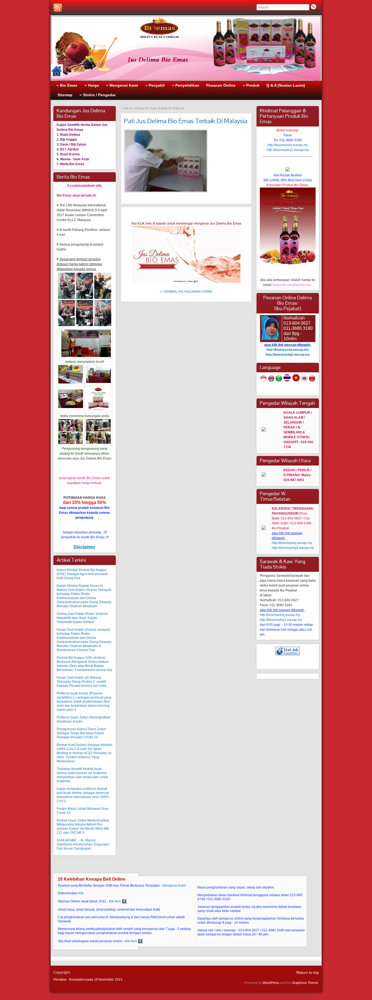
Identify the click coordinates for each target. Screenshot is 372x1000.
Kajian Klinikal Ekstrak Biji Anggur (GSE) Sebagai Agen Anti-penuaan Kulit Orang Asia (82, 574)
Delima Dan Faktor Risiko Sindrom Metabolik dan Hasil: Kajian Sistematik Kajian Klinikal (82, 618)
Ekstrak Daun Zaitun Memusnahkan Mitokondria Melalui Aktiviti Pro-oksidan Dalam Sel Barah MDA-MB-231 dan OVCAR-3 (83, 826)
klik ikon (115, 901)
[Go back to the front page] (186, 48)
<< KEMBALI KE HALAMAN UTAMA (186, 292)
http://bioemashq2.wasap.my (288, 150)
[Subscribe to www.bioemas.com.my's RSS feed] (57, 8)
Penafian (60, 979)
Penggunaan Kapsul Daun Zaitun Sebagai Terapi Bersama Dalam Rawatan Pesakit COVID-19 (81, 733)
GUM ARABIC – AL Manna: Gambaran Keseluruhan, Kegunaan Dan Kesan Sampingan (83, 844)
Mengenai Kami (174, 885)
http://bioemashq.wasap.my (287, 145)
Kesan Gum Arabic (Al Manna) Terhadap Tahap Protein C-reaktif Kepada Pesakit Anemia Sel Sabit (81, 682)
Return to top (307, 972)
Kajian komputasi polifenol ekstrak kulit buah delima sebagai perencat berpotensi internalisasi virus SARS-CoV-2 (83, 795)
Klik (81, 893)
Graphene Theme (305, 983)
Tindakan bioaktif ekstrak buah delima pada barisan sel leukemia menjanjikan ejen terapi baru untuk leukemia (82, 775)
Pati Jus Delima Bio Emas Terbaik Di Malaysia (154, 108)
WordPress (271, 983)
